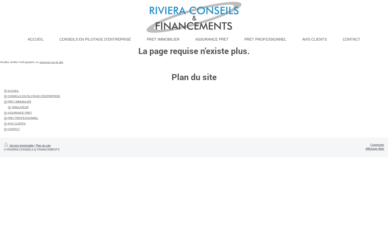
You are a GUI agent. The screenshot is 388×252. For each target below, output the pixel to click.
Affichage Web (375, 148)
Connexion (377, 144)
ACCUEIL (13, 90)
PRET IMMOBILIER (19, 101)
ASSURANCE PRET (19, 112)
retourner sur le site (51, 62)
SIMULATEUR (20, 107)
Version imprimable (21, 145)
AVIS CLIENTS (16, 123)
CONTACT (13, 129)
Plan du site (43, 145)
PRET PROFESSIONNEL (22, 118)
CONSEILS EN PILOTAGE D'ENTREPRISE (33, 96)
